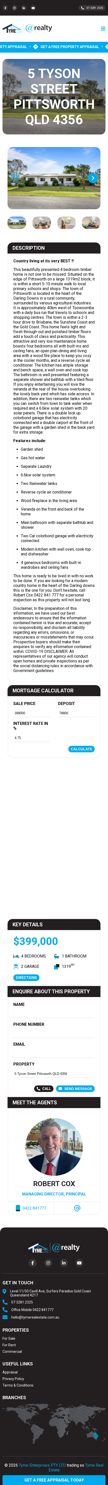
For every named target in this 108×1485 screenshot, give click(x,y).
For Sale (9, 1338)
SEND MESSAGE (77, 1089)
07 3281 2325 (94, 8)
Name (19, 1004)
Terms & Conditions (18, 1385)
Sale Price (24, 703)
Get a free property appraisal (74, 47)
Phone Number (28, 1024)
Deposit (66, 703)
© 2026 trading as (54, 1467)
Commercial (12, 1352)
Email (19, 1044)
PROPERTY (23, 1064)
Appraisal (10, 1372)
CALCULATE (81, 749)
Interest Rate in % (30, 726)
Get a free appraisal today (54, 1480)
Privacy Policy (13, 1379)
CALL (46, 1089)
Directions (26, 978)
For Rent (9, 1345)
